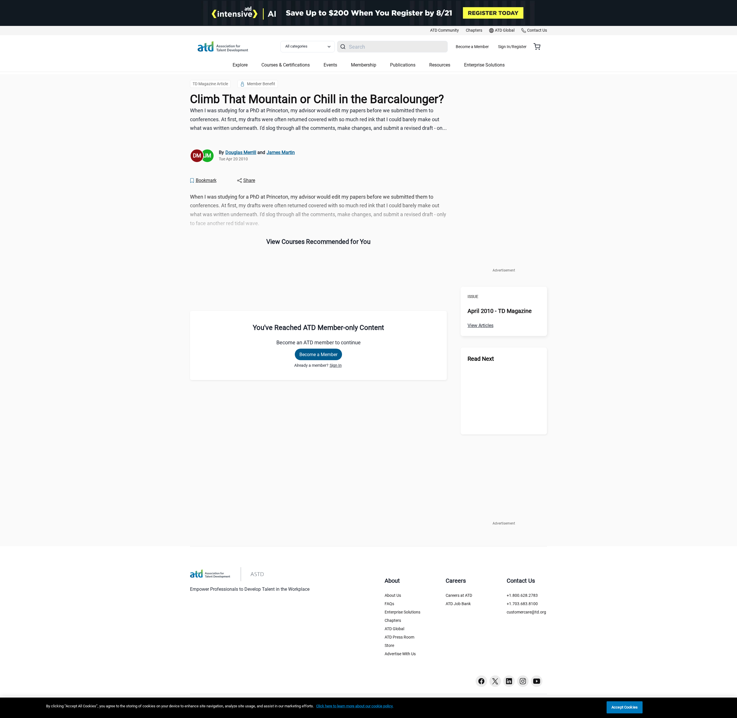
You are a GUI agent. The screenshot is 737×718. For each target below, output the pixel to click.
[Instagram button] (523, 681)
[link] (444, 30)
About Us (393, 595)
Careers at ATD (459, 595)
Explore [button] (240, 65)
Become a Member (472, 46)
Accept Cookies (624, 707)
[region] (368, 708)
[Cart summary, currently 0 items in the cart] (539, 46)
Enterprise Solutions (402, 612)
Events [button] (330, 65)
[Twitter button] (495, 681)
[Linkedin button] (509, 681)
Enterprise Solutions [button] (484, 65)
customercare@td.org (526, 612)
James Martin (281, 152)
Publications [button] (402, 65)
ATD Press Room (399, 637)
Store (389, 645)
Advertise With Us (400, 653)
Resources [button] (439, 65)
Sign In (336, 365)
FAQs (389, 603)
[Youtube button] (536, 681)
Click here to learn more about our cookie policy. (354, 706)
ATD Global (394, 628)
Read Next (481, 358)
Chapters (393, 620)
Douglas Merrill (240, 152)
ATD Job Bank (458, 603)
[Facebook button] (481, 681)
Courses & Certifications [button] (285, 65)
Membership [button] (363, 65)
